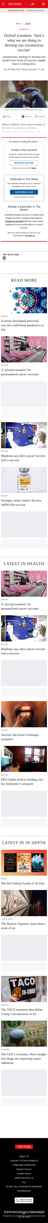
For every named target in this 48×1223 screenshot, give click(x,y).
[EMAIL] (5, 258)
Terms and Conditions (24, 1165)
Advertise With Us (24, 1178)
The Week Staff (13, 69)
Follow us (28, 116)
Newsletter (41, 116)
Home (18, 24)
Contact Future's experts (24, 1161)
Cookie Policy (24, 1174)
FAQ (24, 1182)
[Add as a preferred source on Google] (24, 1200)
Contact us (30, 235)
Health (28, 24)
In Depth (24, 29)
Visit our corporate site (33, 1213)
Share (8, 116)
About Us (24, 1156)
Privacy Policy (24, 1169)
